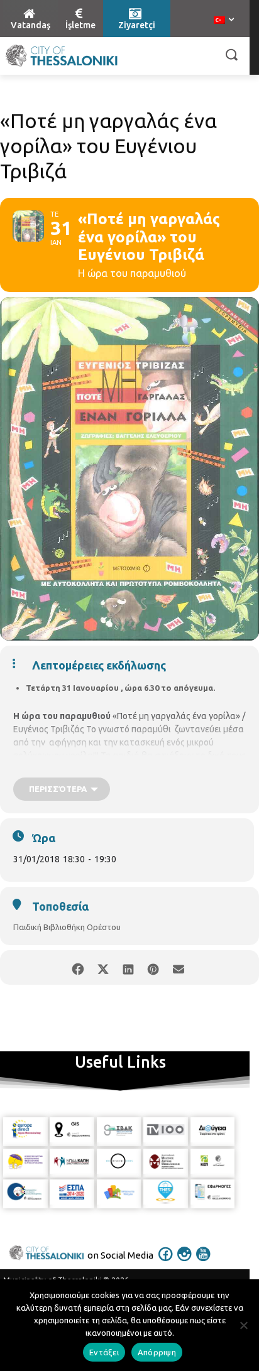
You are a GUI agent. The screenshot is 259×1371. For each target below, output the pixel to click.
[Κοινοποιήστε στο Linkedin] (128, 967)
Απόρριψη (157, 1352)
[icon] (166, 1262)
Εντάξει (104, 1352)
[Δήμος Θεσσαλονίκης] (61, 56)
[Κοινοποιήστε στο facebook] (78, 967)
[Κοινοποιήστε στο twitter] (103, 967)
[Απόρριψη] (243, 1325)
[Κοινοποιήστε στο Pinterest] (153, 967)
